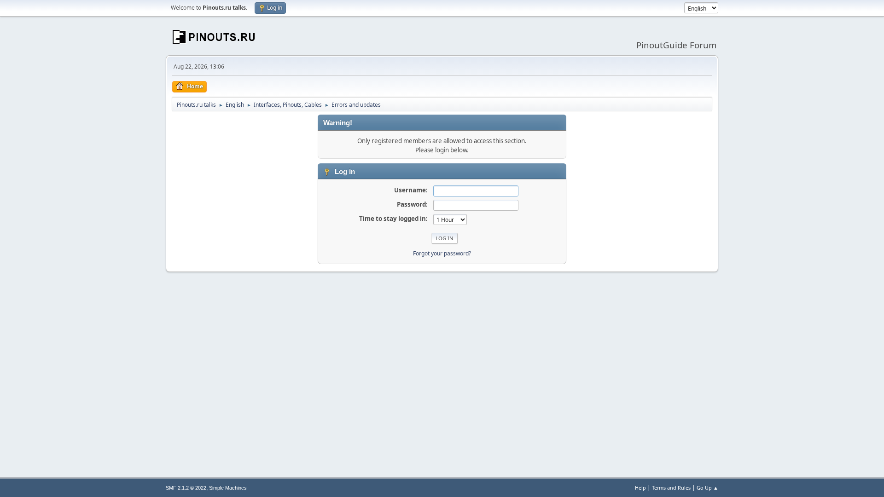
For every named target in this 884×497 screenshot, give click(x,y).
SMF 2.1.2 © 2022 (186, 488)
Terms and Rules (671, 487)
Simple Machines (228, 488)
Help (640, 487)
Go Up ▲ (707, 487)
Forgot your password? (442, 253)
